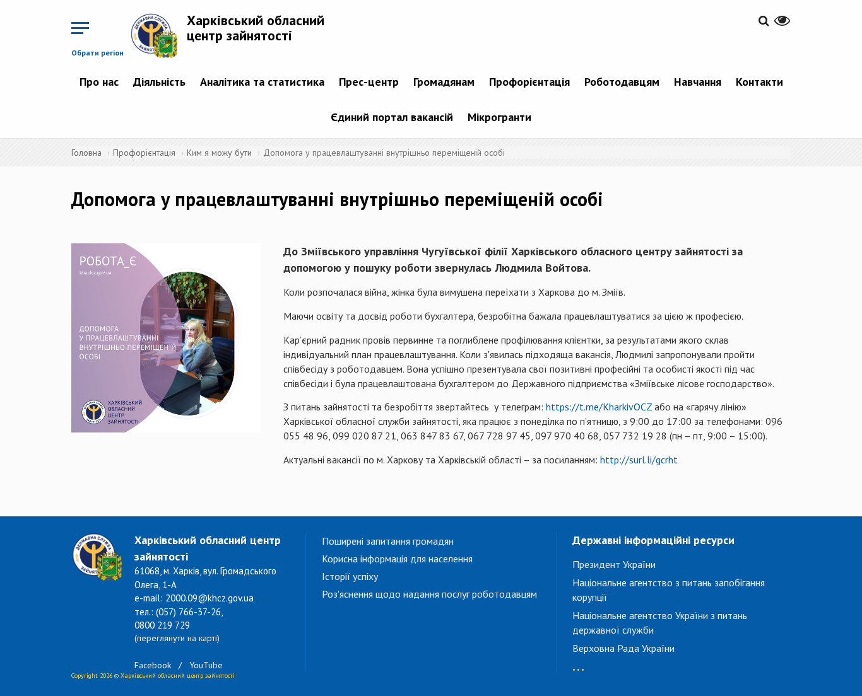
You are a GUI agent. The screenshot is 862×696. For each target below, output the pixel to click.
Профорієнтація (529, 81)
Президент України (614, 564)
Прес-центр (369, 81)
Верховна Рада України (623, 648)
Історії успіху (350, 576)
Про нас (99, 81)
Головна (86, 152)
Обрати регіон (97, 52)
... (578, 663)
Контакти (759, 81)
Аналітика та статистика (262, 81)
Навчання (697, 81)
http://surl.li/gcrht (639, 459)
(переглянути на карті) (177, 638)
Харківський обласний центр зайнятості (255, 27)
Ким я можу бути (219, 152)
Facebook (152, 665)
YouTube (206, 665)
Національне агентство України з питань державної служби (659, 622)
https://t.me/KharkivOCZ (599, 406)
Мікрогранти (499, 117)
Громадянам (444, 81)
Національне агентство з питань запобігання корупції (668, 589)
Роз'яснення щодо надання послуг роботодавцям (429, 594)
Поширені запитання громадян (388, 541)
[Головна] (158, 35)
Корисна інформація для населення (397, 558)
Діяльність (159, 81)
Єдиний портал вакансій (392, 117)
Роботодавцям (621, 81)
